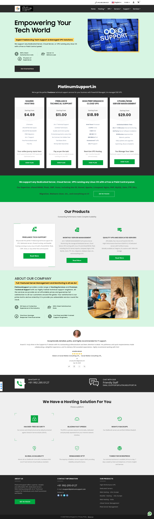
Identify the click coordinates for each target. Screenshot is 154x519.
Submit (10, 38)
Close (27, 38)
